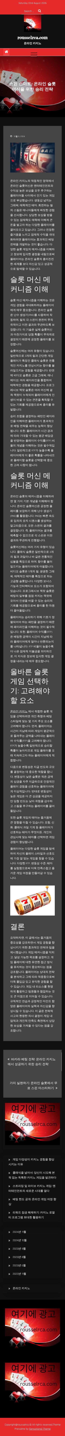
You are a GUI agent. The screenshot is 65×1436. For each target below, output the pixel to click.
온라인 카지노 (19, 711)
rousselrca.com (32, 37)
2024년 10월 (20, 1240)
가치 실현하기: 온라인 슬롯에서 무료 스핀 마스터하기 (33, 1085)
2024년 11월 (19, 1232)
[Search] (40, 11)
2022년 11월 (19, 1274)
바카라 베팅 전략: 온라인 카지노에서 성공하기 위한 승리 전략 (32, 1061)
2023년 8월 (19, 1257)
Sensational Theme (40, 1429)
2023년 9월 (19, 1249)
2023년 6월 (19, 1265)
